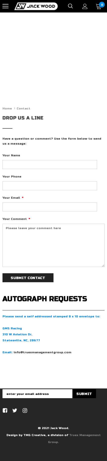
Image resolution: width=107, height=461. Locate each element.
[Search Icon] (70, 6)
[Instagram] (24, 411)
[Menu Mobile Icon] (5, 6)
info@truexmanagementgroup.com (42, 352)
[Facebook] (4, 411)
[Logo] (35, 6)
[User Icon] (85, 6)
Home (7, 108)
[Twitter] (14, 411)
